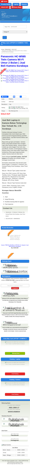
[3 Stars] (20, 107)
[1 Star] (11, 107)
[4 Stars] (11, 108)
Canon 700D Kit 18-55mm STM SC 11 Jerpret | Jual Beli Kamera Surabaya (14, 245)
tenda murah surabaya (15, 467)
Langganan (15, 288)
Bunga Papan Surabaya (15, 465)
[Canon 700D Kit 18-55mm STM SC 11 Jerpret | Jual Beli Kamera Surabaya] (15, 239)
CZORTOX (23, 460)
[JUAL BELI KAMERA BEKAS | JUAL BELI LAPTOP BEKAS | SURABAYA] (15, 20)
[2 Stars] (15, 107)
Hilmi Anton (17, 463)
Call (22, 463)
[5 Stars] (16, 108)
